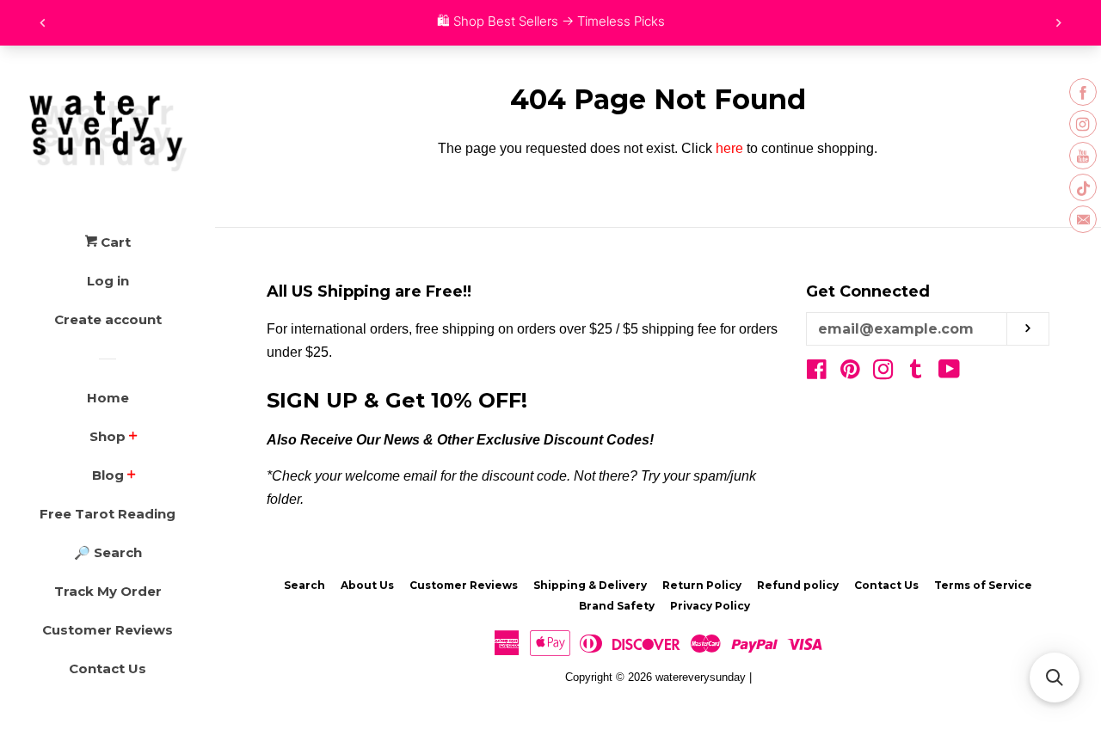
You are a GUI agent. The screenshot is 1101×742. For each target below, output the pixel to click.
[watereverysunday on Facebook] (816, 372)
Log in (108, 281)
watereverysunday (700, 677)
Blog (108, 475)
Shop (107, 436)
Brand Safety (617, 605)
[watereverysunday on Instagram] (883, 372)
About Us (367, 585)
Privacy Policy (710, 605)
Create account (108, 319)
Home (108, 397)
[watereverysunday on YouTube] (949, 372)
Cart (114, 242)
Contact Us (107, 668)
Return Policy (701, 585)
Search (304, 585)
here (729, 148)
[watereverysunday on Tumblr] (916, 372)
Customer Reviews (107, 630)
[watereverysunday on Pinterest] (850, 372)
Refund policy (798, 585)
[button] (1054, 677)
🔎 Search (108, 552)
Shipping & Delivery (590, 585)
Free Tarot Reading (107, 514)
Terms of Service (983, 585)
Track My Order (108, 591)
